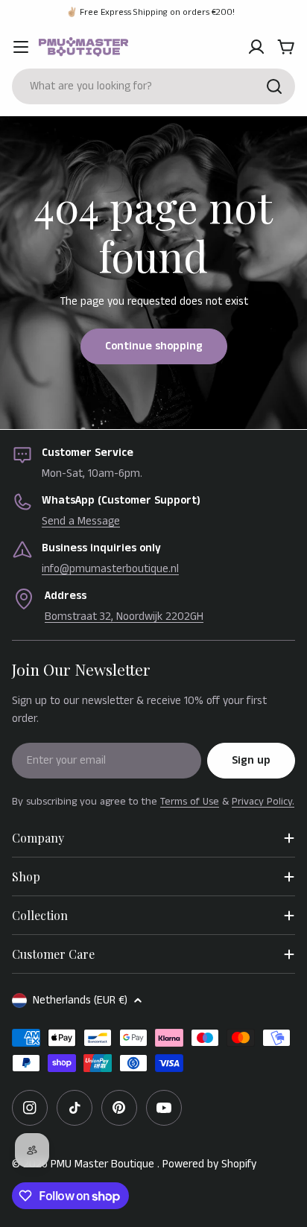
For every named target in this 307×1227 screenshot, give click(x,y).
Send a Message (81, 521)
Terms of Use (189, 801)
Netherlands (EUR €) (80, 1000)
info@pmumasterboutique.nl (110, 569)
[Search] (274, 86)
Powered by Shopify (209, 1164)
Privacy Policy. (263, 801)
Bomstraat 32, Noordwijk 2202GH (124, 616)
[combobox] (153, 86)
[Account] (256, 47)
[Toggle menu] (21, 47)
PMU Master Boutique (104, 1164)
